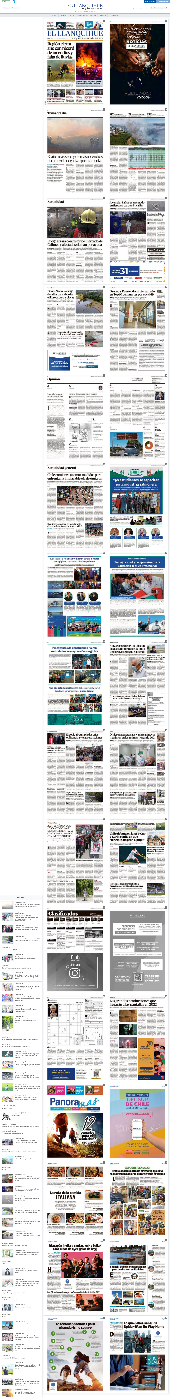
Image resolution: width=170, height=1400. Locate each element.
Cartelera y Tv (113, 15)
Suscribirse (154, 8)
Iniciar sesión (164, 8)
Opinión (71, 15)
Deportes (93, 15)
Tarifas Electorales (149, 1)
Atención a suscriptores (141, 8)
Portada (54, 15)
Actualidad (63, 15)
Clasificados (102, 15)
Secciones (7, 8)
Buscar (15, 8)
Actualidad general (82, 15)
